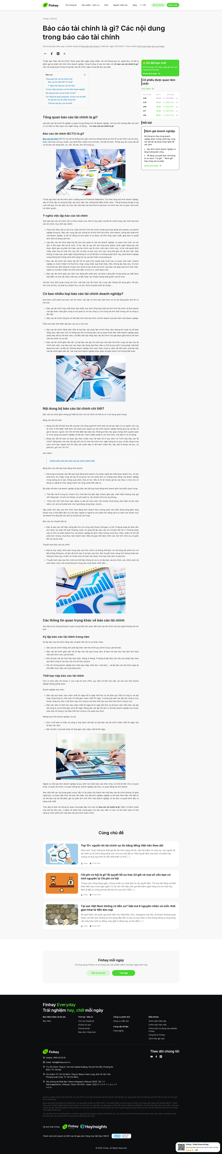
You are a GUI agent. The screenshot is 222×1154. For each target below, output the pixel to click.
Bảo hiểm (47, 1021)
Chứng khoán (84, 1028)
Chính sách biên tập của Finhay (151, 46)
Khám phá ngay (150, 73)
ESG (106, 5)
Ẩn (85, 75)
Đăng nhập (173, 5)
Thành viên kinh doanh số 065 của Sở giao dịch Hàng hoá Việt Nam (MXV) (76, 1136)
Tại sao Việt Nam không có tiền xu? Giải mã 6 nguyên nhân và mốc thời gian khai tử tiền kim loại (128, 907)
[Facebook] (156, 1056)
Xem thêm (146, 89)
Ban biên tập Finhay (90, 46)
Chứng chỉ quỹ (84, 1025)
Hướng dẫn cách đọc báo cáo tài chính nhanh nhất (72, 461)
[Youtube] (151, 1056)
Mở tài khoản (158, 5)
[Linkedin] (160, 1056)
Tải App (123, 973)
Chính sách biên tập (157, 1021)
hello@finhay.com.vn (61, 1062)
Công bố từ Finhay (157, 1035)
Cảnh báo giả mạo (157, 1038)
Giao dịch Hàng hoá (87, 1032)
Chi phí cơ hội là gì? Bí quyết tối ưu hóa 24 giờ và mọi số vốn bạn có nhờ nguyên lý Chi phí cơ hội (126, 876)
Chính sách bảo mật (157, 1025)
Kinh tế (54, 19)
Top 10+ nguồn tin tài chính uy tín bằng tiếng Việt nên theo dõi (122, 845)
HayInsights (118, 1031)
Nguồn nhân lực (120, 5)
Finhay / (46, 19)
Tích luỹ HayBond (86, 1021)
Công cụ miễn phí (121, 1021)
